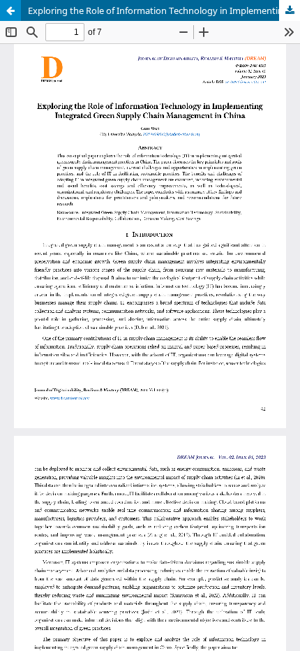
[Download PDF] (289, 10)
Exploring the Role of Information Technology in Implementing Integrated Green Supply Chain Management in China (164, 10)
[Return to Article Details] (10, 10)
